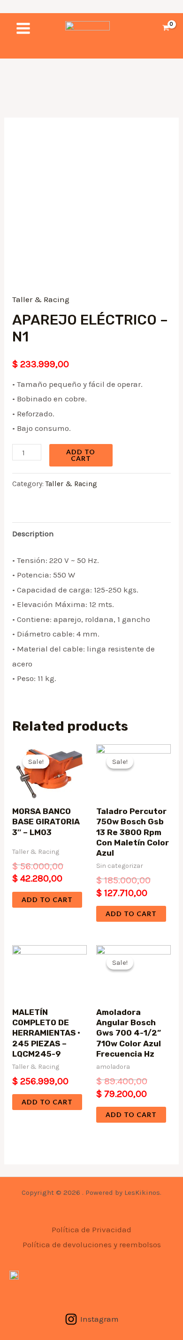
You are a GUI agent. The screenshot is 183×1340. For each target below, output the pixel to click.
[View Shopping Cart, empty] (166, 28)
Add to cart (80, 455)
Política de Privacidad (91, 1229)
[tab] (91, 533)
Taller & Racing (40, 299)
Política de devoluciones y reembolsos (92, 1244)
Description (33, 533)
